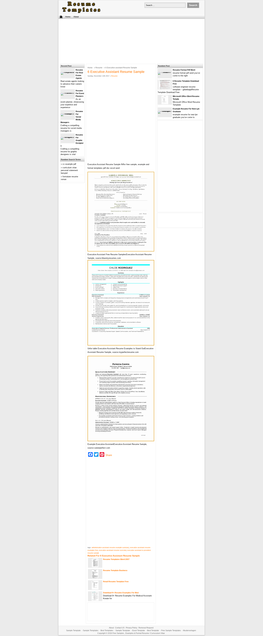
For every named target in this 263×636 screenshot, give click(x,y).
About (76, 17)
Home (67, 17)
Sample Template (73, 630)
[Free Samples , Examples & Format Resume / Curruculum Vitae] (81, 13)
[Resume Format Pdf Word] (165, 72)
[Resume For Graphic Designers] (68, 137)
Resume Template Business (115, 570)
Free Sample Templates (171, 630)
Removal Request (146, 628)
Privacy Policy (131, 628)
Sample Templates (90, 630)
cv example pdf (69, 164)
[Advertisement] (131, 41)
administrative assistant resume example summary (110, 547)
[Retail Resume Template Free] (95, 589)
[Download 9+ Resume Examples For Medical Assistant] (95, 600)
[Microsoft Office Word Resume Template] (164, 104)
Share (108, 455)
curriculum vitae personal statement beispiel (69, 170)
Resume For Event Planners (80, 93)
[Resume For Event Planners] (68, 93)
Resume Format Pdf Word (184, 70)
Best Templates (107, 630)
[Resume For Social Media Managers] (68, 113)
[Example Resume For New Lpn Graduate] (165, 111)
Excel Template (138, 630)
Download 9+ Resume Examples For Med (121, 593)
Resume (98, 68)
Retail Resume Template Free (116, 582)
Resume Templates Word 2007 (116, 559)
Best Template (153, 630)
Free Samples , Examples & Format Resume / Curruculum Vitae (138, 633)
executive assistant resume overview (112, 550)
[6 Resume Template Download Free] (165, 88)
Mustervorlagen (189, 630)
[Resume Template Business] (95, 578)
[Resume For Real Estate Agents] (68, 72)
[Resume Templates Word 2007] (95, 567)
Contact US (119, 628)
